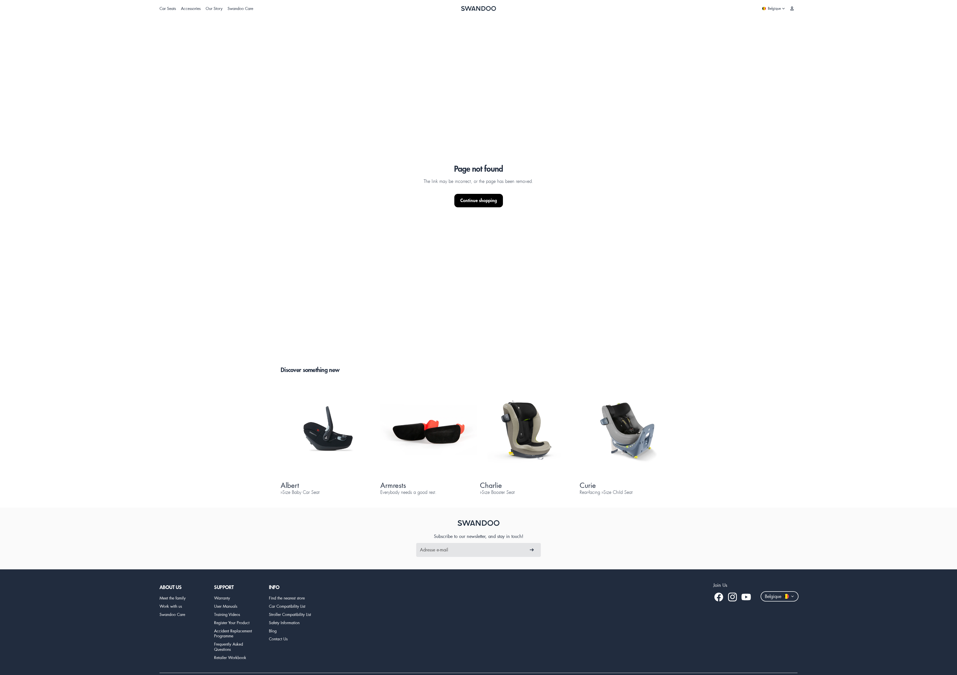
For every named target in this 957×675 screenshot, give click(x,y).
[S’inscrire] (532, 550)
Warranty (222, 597)
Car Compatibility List (287, 606)
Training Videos (227, 614)
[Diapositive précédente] (293, 430)
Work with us (171, 606)
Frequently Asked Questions (228, 646)
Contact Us (278, 638)
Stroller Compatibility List (290, 614)
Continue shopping (478, 200)
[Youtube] (746, 597)
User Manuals (225, 606)
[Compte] (792, 8)
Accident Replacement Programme (233, 633)
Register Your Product (231, 622)
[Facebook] (718, 597)
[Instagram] (732, 597)
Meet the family (173, 597)
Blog (273, 630)
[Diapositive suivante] (364, 430)
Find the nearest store (287, 597)
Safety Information (284, 622)
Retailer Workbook (230, 657)
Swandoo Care (172, 614)
